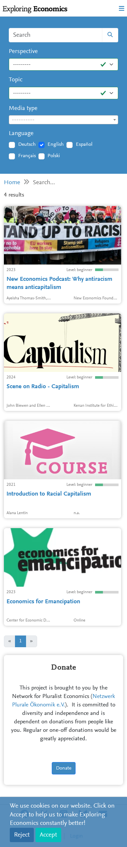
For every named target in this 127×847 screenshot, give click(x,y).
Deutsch (27, 144)
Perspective (23, 51)
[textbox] (63, 120)
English (56, 144)
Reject (22, 835)
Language (21, 133)
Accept (48, 835)
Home (12, 183)
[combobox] (63, 119)
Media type (23, 108)
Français (27, 155)
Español (84, 144)
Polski (54, 155)
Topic (15, 80)
